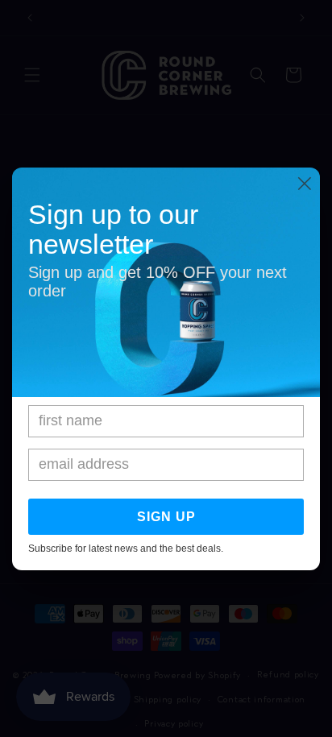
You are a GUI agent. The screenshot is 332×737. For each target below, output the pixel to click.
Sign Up (166, 517)
